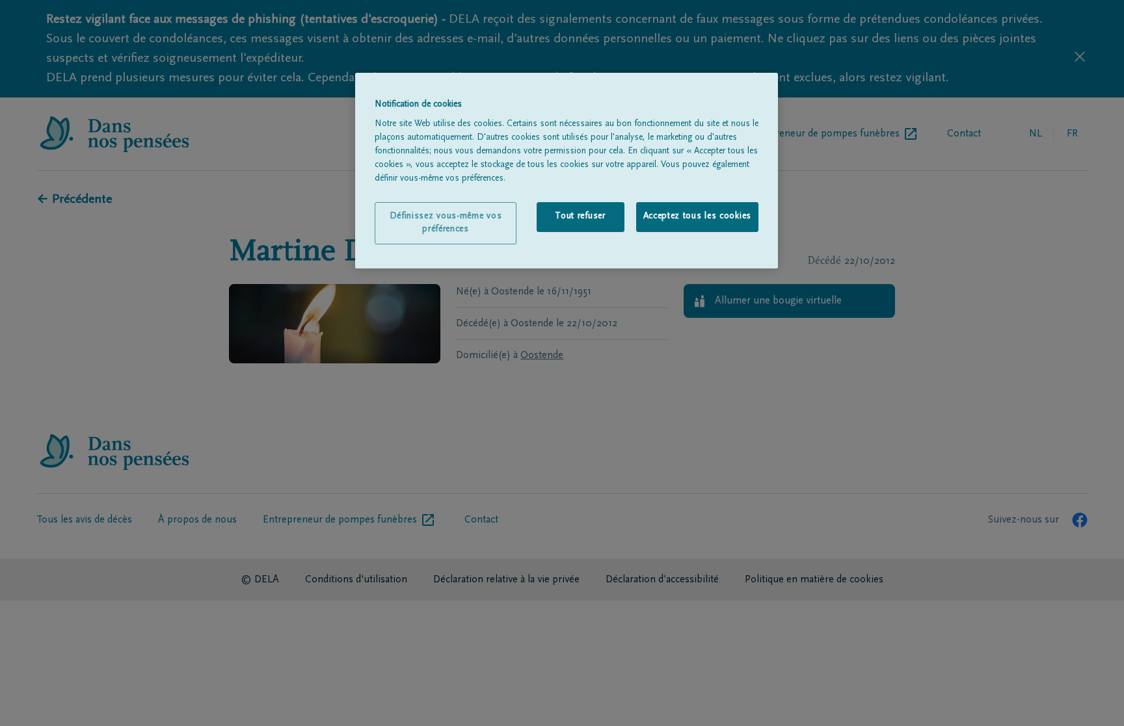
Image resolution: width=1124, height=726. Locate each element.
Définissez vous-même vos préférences (446, 223)
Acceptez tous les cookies (697, 216)
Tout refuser (580, 216)
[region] (566, 171)
